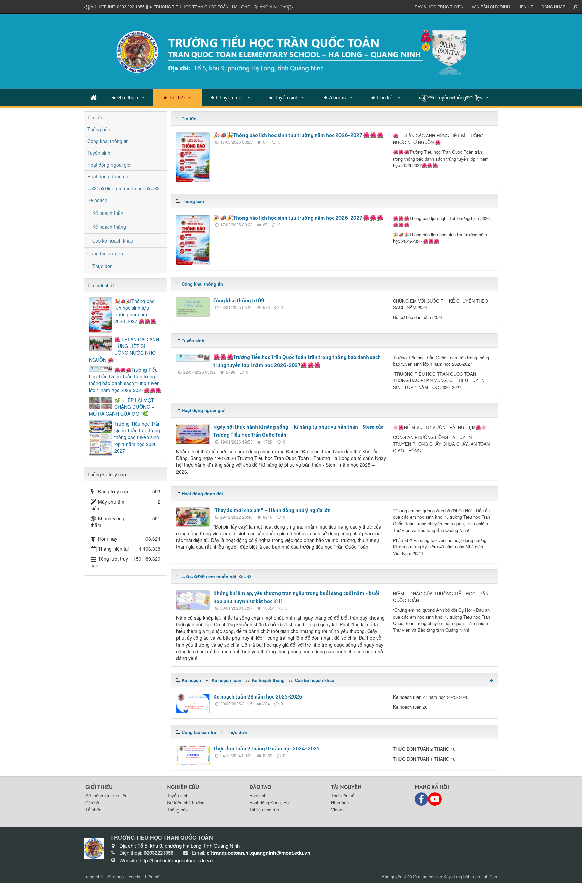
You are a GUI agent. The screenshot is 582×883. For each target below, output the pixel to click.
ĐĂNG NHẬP (553, 6)
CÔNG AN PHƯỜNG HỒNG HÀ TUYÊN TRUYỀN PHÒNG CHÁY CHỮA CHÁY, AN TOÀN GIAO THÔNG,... (441, 444)
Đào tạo (260, 787)
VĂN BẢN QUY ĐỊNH (491, 6)
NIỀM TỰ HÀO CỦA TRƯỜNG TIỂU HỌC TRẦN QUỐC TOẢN (440, 596)
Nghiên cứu (183, 787)
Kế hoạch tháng (268, 680)
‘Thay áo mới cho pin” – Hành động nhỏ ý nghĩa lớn (272, 510)
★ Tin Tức (174, 97)
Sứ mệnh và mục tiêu (106, 795)
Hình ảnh (340, 802)
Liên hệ (526, 6)
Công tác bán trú (105, 253)
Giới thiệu (99, 787)
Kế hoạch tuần (226, 680)
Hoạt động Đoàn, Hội (269, 802)
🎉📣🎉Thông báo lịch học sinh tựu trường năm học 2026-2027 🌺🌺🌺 (298, 135)
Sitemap (115, 876)
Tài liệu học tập (264, 809)
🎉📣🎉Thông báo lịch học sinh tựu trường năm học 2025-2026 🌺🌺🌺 (440, 238)
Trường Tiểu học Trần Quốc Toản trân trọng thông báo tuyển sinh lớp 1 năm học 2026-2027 (441, 360)
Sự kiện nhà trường (185, 802)
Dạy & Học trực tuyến (439, 6)
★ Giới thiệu (124, 97)
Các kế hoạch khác (314, 680)
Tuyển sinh (98, 152)
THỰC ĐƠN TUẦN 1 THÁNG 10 (424, 759)
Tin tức (94, 117)
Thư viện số (342, 795)
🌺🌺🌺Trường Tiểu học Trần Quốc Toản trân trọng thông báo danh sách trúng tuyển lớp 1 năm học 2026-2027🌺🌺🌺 (441, 158)
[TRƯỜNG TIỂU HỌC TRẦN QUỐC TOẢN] (291, 50)
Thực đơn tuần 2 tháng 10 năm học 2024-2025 (266, 748)
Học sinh (257, 795)
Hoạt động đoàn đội (108, 176)
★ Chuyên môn (227, 97)
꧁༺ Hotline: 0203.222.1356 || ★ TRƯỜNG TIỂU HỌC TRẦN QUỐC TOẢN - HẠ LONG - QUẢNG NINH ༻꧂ (188, 6)
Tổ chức (93, 809)
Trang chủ (93, 876)
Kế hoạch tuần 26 (410, 707)
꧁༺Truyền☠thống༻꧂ (450, 97)
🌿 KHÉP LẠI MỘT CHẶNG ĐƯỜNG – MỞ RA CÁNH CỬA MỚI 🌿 (121, 407)
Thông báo (98, 129)
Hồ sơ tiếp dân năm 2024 (417, 317)
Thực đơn (237, 732)
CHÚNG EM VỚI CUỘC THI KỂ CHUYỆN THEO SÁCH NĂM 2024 (440, 304)
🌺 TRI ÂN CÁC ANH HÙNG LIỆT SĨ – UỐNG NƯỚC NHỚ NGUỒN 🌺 (438, 138)
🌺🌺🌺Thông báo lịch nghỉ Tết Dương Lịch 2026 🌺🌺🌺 (441, 221)
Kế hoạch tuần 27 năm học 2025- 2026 (430, 697)
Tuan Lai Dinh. (484, 876)
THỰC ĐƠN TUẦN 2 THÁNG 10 (424, 749)
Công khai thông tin (108, 141)
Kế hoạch (97, 200)
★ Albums (334, 97)
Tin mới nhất (100, 285)
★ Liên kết (382, 97)
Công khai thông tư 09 (238, 300)
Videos (338, 809)
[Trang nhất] (93, 97)
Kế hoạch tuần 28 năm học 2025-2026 (257, 696)
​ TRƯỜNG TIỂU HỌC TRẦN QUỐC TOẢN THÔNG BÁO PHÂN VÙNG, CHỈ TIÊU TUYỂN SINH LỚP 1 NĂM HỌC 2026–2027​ (438, 380)
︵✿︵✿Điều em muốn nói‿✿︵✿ (123, 188)
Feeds (134, 876)
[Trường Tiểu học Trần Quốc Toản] (94, 848)
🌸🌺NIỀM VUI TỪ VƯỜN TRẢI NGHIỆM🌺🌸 (439, 427)
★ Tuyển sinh (283, 97)
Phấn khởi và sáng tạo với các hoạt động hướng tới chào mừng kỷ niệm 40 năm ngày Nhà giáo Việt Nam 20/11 (439, 547)
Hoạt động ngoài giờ (108, 164)
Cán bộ (92, 802)
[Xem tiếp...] (492, 680)
